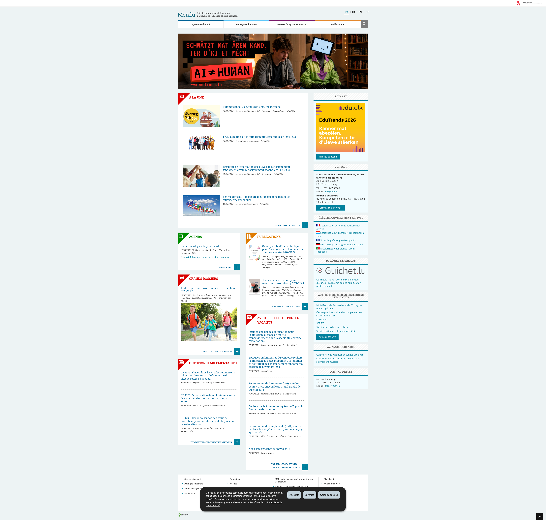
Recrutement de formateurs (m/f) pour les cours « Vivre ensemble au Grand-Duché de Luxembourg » (275, 386)
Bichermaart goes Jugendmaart (200, 246)
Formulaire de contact (330, 207)
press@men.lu (332, 385)
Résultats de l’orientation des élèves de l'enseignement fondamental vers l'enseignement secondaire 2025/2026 (257, 168)
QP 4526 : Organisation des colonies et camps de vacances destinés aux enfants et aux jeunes (208, 398)
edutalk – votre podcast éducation (291, 486)
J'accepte (294, 495)
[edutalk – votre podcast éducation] (341, 151)
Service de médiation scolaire (332, 327)
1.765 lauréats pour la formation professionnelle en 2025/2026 (260, 137)
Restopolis (322, 319)
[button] (364, 24)
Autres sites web (327, 336)
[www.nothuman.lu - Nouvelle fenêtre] (273, 61)
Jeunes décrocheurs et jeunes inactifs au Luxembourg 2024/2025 (283, 281)
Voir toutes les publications (286, 306)
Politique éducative (246, 24)
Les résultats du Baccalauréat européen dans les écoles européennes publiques (256, 198)
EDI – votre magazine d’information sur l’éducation (294, 480)
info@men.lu (331, 191)
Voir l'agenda (225, 267)
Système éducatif (200, 24)
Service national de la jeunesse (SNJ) (335, 331)
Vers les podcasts (328, 156)
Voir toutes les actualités (286, 225)
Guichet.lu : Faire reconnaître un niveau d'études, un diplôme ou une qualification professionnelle (338, 283)
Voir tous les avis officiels (284, 464)
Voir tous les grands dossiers (217, 352)
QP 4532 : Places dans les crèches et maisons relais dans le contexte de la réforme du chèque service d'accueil (208, 375)
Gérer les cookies (329, 495)
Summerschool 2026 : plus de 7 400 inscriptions (252, 107)
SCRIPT (320, 323)
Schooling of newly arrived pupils (338, 240)
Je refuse (309, 495)
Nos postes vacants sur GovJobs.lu (269, 449)
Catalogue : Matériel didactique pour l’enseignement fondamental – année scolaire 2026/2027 (283, 249)
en (360, 12)
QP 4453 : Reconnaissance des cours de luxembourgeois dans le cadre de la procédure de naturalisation (208, 421)
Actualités (235, 479)
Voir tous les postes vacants (285, 467)
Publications (337, 24)
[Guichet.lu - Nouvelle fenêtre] (340, 273)
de (367, 12)
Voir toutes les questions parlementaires (211, 442)
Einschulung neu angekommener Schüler (342, 244)
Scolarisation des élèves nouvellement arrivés (338, 227)
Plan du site (329, 479)
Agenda (233, 483)
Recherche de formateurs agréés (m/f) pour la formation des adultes (276, 408)
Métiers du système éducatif (292, 24)
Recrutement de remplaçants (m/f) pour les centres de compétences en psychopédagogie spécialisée (276, 429)
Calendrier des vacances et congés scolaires (339, 354)
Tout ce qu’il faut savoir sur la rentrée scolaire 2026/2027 (208, 289)
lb (353, 12)
